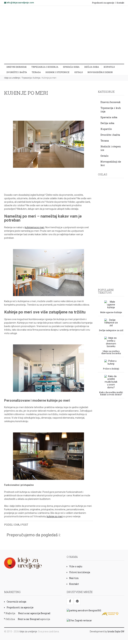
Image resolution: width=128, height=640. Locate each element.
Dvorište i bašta (16, 72)
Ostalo (78, 72)
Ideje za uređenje (12, 78)
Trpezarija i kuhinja (44, 66)
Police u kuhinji (111, 368)
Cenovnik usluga (16, 601)
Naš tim (74, 578)
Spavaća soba (71, 66)
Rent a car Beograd (29, 619)
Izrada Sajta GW (116, 631)
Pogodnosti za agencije (103, 2)
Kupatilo (109, 66)
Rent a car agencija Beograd (34, 613)
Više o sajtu (75, 566)
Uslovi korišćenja (79, 572)
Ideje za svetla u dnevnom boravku (111, 352)
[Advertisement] (68, 34)
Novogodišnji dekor (100, 72)
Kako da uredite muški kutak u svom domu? (111, 393)
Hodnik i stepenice (58, 72)
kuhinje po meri (55, 516)
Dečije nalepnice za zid (111, 330)
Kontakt (120, 2)
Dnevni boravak (16, 66)
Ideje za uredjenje (28, 631)
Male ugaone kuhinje (111, 312)
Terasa (36, 72)
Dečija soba (91, 66)
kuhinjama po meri (34, 227)
